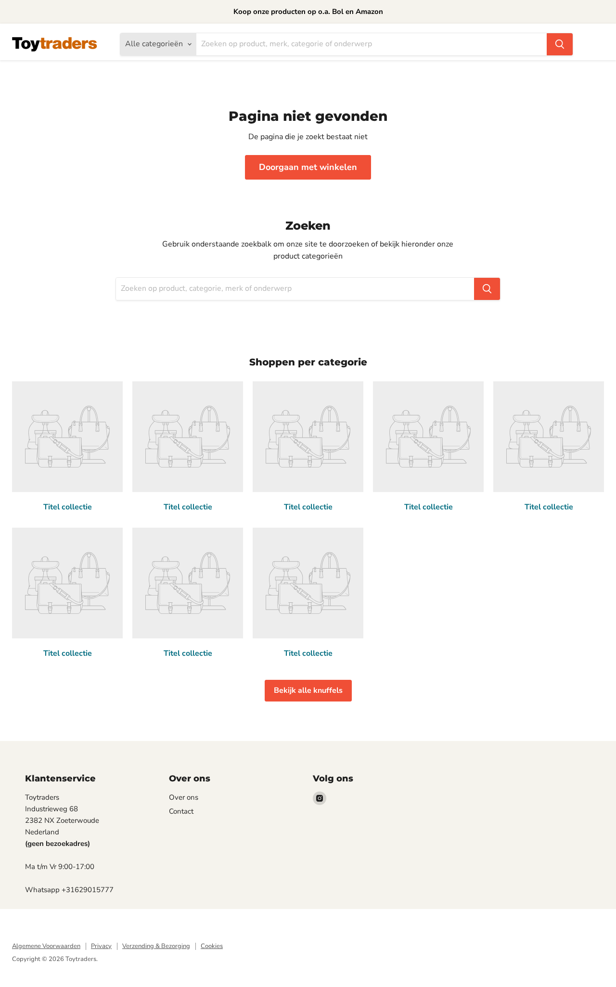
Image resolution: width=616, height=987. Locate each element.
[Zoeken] (560, 44)
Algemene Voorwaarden (46, 946)
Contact (181, 811)
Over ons (183, 797)
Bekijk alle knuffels (308, 690)
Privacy (101, 946)
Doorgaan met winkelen (308, 167)
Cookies (212, 946)
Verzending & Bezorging (156, 946)
